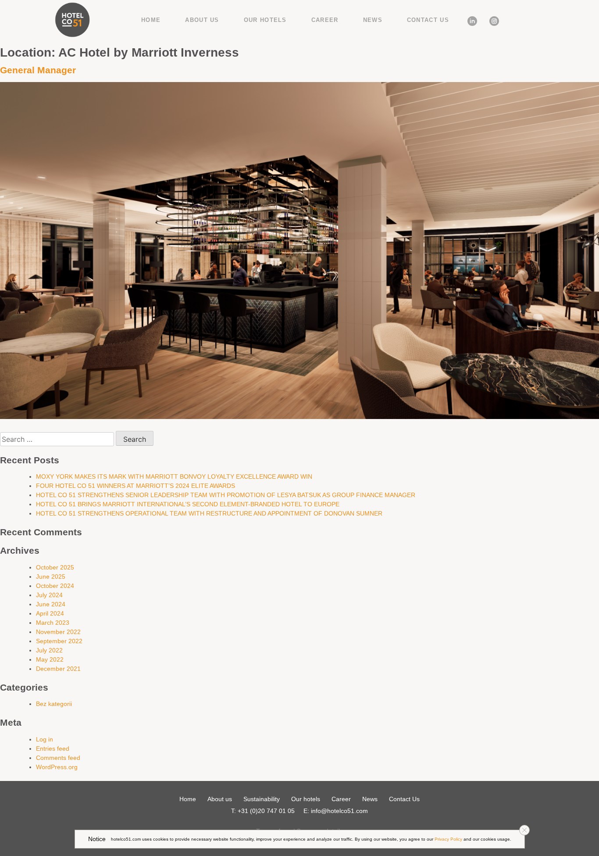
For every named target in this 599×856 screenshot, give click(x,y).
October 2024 (55, 585)
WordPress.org (57, 766)
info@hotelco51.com (339, 810)
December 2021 (58, 668)
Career (325, 20)
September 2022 (59, 641)
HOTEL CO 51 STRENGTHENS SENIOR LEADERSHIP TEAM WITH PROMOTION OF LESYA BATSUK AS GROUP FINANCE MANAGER (225, 494)
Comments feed (58, 757)
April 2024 (50, 613)
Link (469, 19)
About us (202, 20)
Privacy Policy (448, 839)
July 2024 (49, 594)
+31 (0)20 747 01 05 (266, 810)
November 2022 (58, 631)
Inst (491, 19)
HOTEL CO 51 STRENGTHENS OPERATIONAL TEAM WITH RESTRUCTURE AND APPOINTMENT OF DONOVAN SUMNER (209, 513)
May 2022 (50, 659)
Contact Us (428, 20)
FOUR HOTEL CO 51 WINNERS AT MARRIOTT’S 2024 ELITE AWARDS (135, 485)
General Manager (38, 70)
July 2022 (49, 650)
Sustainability (261, 798)
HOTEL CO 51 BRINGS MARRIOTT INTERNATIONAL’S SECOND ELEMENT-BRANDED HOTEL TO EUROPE (187, 504)
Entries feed (52, 748)
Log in (44, 739)
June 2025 (50, 576)
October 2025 (55, 567)
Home (150, 20)
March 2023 (52, 622)
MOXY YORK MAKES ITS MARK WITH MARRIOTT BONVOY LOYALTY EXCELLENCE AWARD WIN (174, 476)
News (372, 20)
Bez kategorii (54, 703)
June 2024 (50, 604)
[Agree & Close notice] (524, 830)
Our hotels (265, 20)
